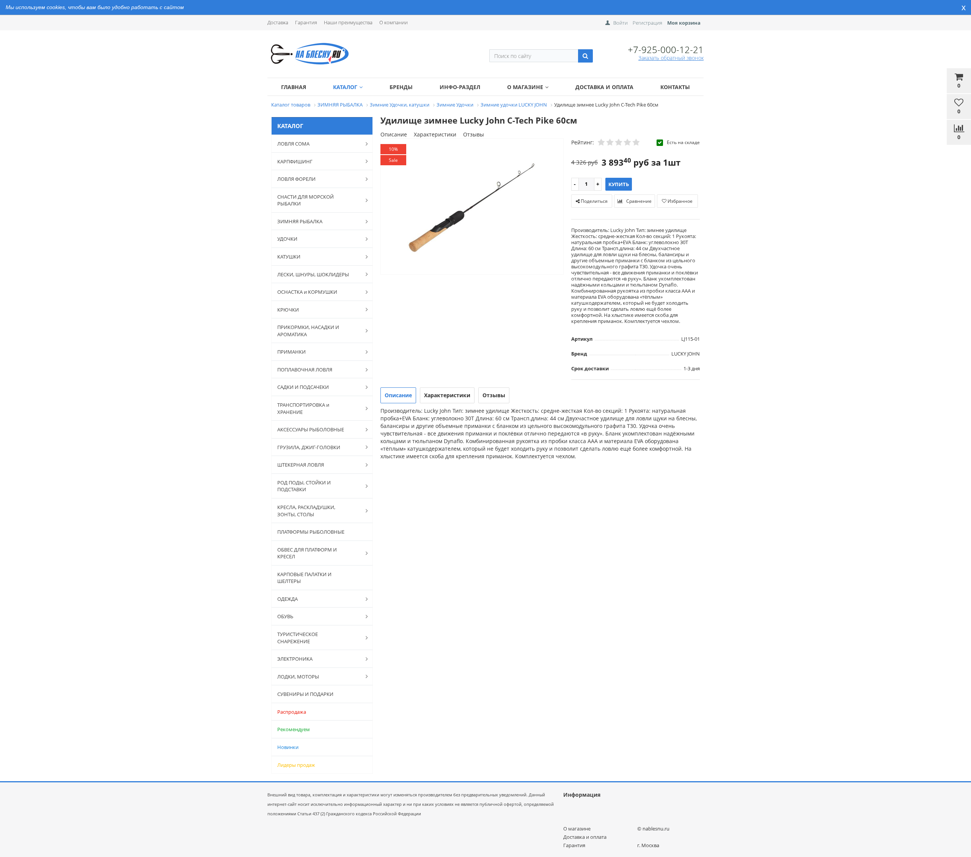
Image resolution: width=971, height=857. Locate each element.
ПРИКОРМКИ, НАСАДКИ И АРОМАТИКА (308, 331)
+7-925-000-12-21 (666, 49)
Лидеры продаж (296, 764)
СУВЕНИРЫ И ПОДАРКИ (305, 694)
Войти (620, 22)
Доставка (277, 22)
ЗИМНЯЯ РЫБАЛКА (299, 221)
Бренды (401, 87)
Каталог (345, 87)
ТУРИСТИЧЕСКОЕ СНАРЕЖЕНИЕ (297, 638)
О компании (393, 22)
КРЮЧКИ (288, 309)
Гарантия (306, 22)
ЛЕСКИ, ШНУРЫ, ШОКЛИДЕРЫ (313, 274)
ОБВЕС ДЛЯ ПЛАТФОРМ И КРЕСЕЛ (307, 553)
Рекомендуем (293, 729)
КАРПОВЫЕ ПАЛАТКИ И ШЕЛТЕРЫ (304, 578)
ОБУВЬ (285, 616)
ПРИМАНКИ (291, 351)
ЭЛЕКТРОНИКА (295, 658)
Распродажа (291, 711)
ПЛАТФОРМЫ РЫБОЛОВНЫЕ (310, 531)
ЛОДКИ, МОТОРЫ (298, 676)
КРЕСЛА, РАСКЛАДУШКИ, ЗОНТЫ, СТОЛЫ (306, 511)
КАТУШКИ (288, 256)
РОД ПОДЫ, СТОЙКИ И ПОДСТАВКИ (304, 486)
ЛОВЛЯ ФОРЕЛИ (296, 178)
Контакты (675, 87)
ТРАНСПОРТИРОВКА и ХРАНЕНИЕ (303, 408)
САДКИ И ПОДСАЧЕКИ (303, 387)
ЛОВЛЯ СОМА (293, 143)
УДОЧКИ (287, 238)
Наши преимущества (348, 22)
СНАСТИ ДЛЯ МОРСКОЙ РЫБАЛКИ (305, 200)
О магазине (525, 87)
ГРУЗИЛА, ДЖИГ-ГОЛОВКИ (308, 447)
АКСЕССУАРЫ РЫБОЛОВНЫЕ (310, 429)
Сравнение (638, 201)
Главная (293, 87)
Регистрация (647, 22)
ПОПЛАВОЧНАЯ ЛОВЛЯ (304, 369)
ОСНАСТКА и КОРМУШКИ (307, 291)
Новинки (288, 747)
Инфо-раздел (460, 87)
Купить (618, 184)
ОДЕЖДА (287, 598)
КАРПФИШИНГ (295, 161)
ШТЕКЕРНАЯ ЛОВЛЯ (300, 464)
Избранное (679, 201)
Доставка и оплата (604, 87)
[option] (472, 207)
